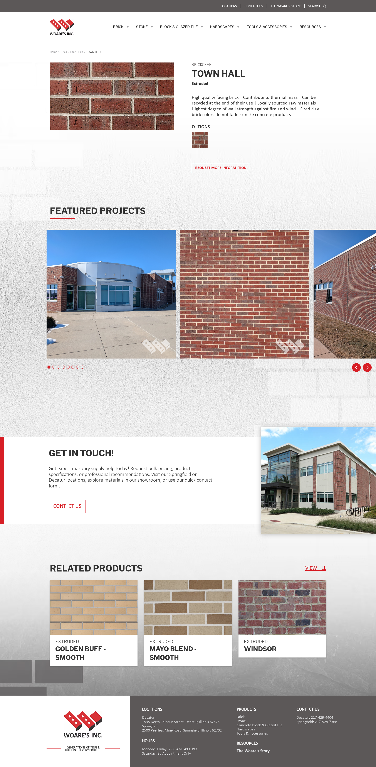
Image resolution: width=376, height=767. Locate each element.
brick (241, 717)
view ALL (315, 568)
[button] (121, 27)
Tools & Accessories (252, 733)
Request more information (221, 168)
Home (53, 52)
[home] (62, 27)
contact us (67, 506)
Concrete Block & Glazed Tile (259, 725)
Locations (229, 6)
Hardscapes (246, 729)
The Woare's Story (286, 6)
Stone (241, 721)
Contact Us (254, 6)
